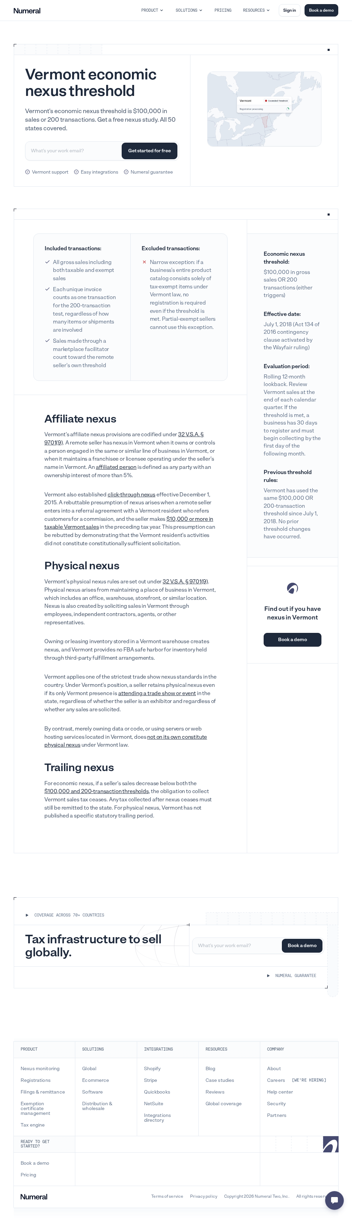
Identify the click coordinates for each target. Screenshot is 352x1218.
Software (92, 1092)
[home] (27, 10)
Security (276, 1103)
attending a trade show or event (157, 693)
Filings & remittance (43, 1092)
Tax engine (33, 1125)
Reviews (215, 1092)
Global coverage (224, 1103)
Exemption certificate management (35, 1108)
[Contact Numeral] (334, 1200)
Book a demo (321, 10)
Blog (211, 1068)
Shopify (152, 1068)
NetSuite (154, 1103)
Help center (280, 1092)
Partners (276, 1115)
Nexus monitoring (40, 1068)
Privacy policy (203, 1196)
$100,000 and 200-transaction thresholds (96, 791)
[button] (152, 10)
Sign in (289, 10)
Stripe (150, 1080)
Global (89, 1068)
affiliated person (116, 467)
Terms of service (167, 1196)
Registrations (36, 1080)
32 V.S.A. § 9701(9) (185, 581)
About (274, 1068)
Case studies (220, 1080)
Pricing (28, 1175)
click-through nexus (131, 494)
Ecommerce (95, 1080)
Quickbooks (157, 1092)
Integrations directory (157, 1118)
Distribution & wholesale (97, 1106)
